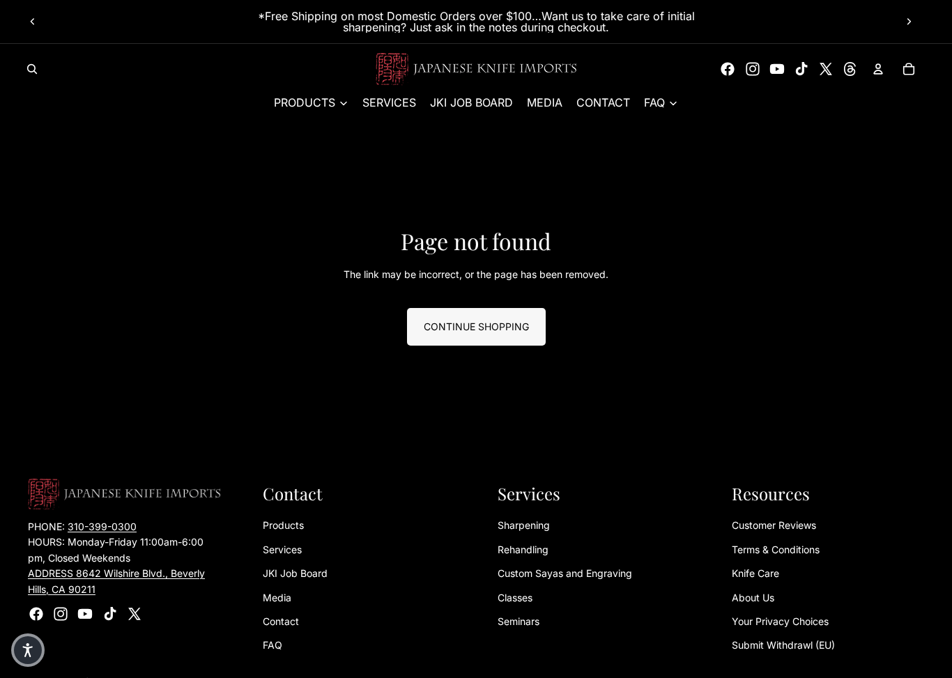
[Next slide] (908, 21)
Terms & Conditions (776, 549)
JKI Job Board (295, 574)
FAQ (272, 646)
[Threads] (850, 69)
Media (277, 597)
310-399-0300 (102, 526)
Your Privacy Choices (780, 621)
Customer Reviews (774, 526)
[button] (28, 650)
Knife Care (755, 574)
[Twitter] (825, 69)
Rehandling (523, 549)
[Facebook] (727, 69)
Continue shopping (476, 326)
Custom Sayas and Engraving (565, 574)
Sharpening (524, 526)
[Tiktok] (801, 69)
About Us (753, 597)
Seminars (518, 621)
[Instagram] (752, 69)
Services (282, 549)
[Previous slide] (32, 21)
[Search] (32, 69)
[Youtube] (777, 69)
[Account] (878, 69)
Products (283, 526)
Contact (281, 621)
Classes (515, 597)
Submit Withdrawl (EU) (783, 646)
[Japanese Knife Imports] (476, 69)
